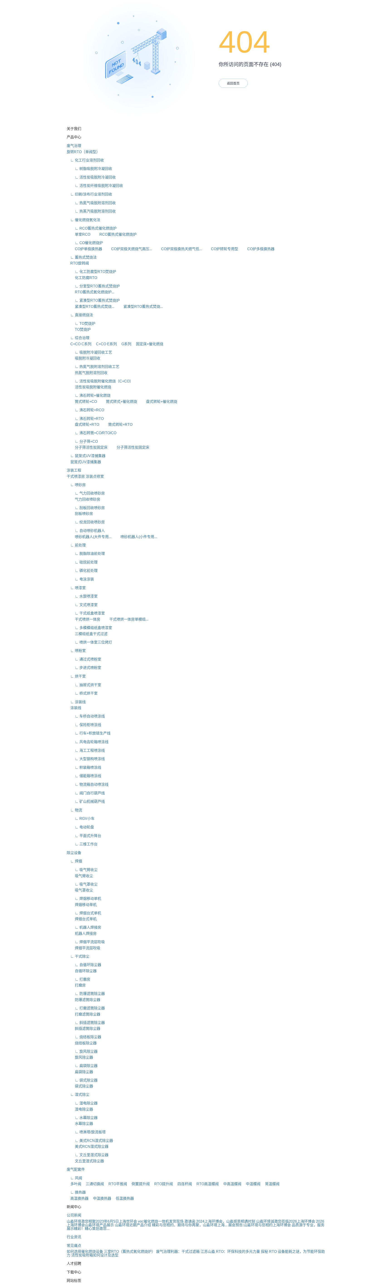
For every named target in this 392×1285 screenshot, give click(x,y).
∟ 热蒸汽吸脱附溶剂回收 (91, 211)
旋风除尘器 (80, 1057)
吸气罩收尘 (80, 890)
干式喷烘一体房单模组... (124, 619)
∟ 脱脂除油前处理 (86, 554)
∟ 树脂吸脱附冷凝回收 (89, 169)
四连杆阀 (183, 1184)
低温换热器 (123, 1198)
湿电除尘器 (80, 1109)
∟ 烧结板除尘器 (84, 1037)
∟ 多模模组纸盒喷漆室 (89, 628)
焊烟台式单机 (82, 919)
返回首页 (233, 83)
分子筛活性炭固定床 (87, 447)
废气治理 (74, 146)
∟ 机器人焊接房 (84, 927)
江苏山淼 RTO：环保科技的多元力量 (230, 1251)
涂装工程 (74, 470)
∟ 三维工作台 (82, 844)
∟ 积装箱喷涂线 (84, 767)
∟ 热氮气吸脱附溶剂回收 (91, 203)
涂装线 (74, 708)
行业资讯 (74, 1237)
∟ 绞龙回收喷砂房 (86, 522)
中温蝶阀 (251, 1184)
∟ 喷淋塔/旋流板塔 (86, 1132)
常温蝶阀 (270, 1184)
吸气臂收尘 (80, 876)
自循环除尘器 (82, 971)
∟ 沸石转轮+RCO (85, 410)
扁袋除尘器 (80, 1072)
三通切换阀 (93, 1184)
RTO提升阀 (162, 1184)
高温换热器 (77, 1198)
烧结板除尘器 (82, 1043)
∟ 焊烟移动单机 (84, 899)
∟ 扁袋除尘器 (82, 1066)
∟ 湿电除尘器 (82, 1103)
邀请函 (189, 1221)
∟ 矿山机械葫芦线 (86, 801)
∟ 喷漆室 (76, 588)
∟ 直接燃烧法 (80, 315)
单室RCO (78, 234)
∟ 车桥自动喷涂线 (86, 716)
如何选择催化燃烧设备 (85, 1251)
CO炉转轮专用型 (220, 249)
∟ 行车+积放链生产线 (88, 733)
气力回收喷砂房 (83, 499)
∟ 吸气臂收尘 (82, 870)
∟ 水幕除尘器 (82, 1118)
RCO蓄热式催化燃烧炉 (114, 234)
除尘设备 (74, 853)
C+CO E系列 (104, 344)
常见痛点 (74, 1246)
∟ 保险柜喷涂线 (84, 725)
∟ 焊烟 (74, 861)
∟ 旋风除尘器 (82, 1051)
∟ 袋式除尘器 (82, 1080)
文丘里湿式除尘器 (85, 1161)
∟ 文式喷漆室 (82, 605)
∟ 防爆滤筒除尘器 (86, 994)
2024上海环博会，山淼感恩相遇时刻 (225, 1221)
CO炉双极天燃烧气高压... (127, 249)
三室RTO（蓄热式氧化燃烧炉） (129, 1251)
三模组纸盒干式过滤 (87, 634)
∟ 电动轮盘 (80, 827)
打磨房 (76, 985)
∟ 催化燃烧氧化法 (83, 220)
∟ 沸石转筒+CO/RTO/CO (91, 433)
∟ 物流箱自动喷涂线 (87, 784)
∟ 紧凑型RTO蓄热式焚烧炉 (93, 300)
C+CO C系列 (79, 344)
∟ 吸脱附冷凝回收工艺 (89, 352)
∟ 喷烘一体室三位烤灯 (89, 642)
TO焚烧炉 (79, 329)
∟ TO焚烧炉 (81, 324)
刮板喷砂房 (80, 514)
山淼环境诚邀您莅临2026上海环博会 (285, 1221)
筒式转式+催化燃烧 (117, 402)
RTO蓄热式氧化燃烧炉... (90, 292)
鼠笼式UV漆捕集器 (84, 462)
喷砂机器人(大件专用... (89, 537)
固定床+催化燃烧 (147, 344)
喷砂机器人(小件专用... (134, 537)
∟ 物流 (74, 810)
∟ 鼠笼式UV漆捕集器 (86, 456)
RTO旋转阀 (78, 263)
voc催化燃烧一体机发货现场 (161, 1221)
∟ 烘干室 (76, 676)
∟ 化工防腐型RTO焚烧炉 (91, 272)
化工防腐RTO (82, 278)
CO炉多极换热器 (256, 249)
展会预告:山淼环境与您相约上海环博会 (259, 1225)
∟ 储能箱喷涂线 (84, 776)
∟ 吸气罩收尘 (82, 884)
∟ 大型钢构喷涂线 (86, 759)
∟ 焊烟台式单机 (84, 913)
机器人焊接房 (82, 933)
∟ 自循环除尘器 (84, 965)
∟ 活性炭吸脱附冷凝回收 (91, 177)
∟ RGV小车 (81, 818)
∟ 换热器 (76, 1192)
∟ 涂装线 (76, 702)
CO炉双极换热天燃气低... (177, 249)
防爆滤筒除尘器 (83, 1000)
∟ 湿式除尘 (78, 1095)
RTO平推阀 (116, 1184)
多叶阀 (74, 1184)
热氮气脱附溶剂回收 (87, 373)
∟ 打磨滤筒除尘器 (86, 1008)
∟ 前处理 (76, 545)
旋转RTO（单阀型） (83, 152)
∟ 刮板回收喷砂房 (86, 508)
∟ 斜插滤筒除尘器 (86, 1023)
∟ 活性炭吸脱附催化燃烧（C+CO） (100, 381)
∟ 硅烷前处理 (82, 562)
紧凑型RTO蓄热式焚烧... (90, 306)
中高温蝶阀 (230, 1184)
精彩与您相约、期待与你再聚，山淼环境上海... (189, 1225)
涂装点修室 (95, 476)
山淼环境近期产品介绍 (133, 1225)
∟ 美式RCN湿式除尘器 (90, 1141)
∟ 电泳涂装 (80, 579)
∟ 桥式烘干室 (82, 693)
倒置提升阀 (139, 1184)
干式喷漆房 (76, 476)
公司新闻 (74, 1215)
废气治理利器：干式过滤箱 (178, 1251)
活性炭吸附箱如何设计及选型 (94, 1255)
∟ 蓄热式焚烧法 (82, 257)
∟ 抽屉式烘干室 (84, 685)
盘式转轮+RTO (83, 424)
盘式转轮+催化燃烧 (157, 402)
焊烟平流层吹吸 (83, 948)
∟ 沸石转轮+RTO (85, 419)
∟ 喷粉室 (76, 651)
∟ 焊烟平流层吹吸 (86, 942)
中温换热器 (100, 1198)
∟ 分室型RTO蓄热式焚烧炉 (93, 286)
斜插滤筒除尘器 (83, 1028)
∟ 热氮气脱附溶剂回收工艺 (93, 367)
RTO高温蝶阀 (206, 1184)
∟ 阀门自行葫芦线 (86, 793)
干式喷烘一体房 (83, 619)
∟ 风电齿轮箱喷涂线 (87, 742)
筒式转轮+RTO (116, 424)
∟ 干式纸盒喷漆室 (86, 613)
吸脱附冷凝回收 (83, 358)
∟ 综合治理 (78, 338)
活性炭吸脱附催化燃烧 (89, 387)
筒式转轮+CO (82, 402)
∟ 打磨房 (78, 979)
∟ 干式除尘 (78, 956)
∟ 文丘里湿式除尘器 (87, 1155)
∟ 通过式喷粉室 (84, 659)
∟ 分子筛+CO (82, 441)
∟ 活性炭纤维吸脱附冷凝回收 (95, 186)
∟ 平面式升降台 (84, 836)
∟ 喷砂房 (76, 485)
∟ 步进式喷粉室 (84, 668)
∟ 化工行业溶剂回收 (85, 160)
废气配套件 (76, 1169)
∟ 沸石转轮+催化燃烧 (88, 395)
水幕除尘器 (80, 1124)
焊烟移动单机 (82, 905)
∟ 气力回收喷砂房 (86, 493)
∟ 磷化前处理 (82, 571)
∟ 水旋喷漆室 (82, 596)
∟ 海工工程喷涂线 (86, 750)
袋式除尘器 (80, 1086)
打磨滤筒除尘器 (83, 1014)
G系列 (124, 344)
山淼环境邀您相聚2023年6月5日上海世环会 (102, 1221)
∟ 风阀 (74, 1178)
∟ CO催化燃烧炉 (85, 243)
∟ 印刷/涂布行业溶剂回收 (89, 194)
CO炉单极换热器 (84, 249)
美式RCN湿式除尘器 (87, 1146)
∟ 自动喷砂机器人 (86, 531)
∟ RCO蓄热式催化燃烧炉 (92, 228)
